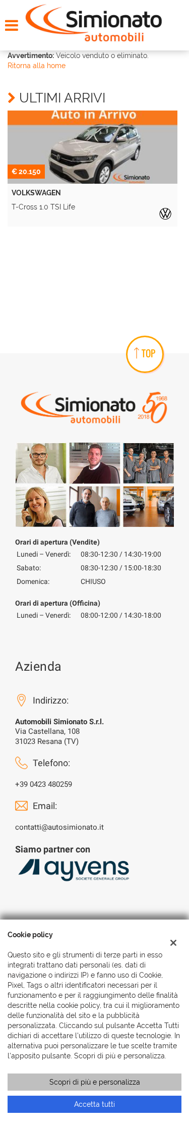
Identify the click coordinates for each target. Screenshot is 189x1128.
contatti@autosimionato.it (59, 827)
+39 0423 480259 (43, 784)
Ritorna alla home (37, 66)
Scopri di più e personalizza (94, 1082)
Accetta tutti (94, 1104)
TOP (148, 353)
